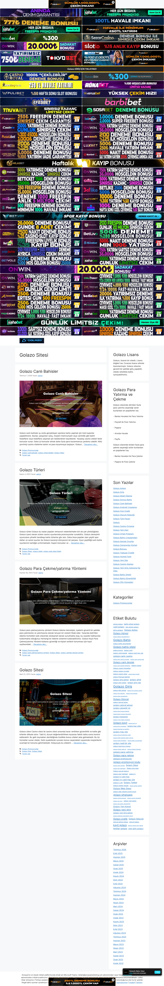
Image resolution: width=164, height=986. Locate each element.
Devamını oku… (91, 444)
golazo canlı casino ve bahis (121, 659)
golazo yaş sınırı (117, 801)
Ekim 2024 (118, 880)
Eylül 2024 (118, 884)
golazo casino (136, 665)
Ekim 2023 (118, 925)
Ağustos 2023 (119, 933)
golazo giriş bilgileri (131, 693)
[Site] (41, 118)
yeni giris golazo (135, 828)
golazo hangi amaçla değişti (121, 711)
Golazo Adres (131, 630)
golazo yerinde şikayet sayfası (72, 653)
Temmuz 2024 (119, 891)
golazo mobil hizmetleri (119, 740)
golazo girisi (135, 679)
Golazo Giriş (26, 751)
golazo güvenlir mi (121, 708)
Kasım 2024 (118, 876)
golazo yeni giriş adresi (123, 813)
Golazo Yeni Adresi (122, 806)
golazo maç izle (120, 732)
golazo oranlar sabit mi (119, 749)
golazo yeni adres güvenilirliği (121, 804)
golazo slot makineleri (119, 768)
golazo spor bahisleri (120, 774)
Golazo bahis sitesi (124, 646)
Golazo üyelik (120, 818)
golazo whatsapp (122, 794)
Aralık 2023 (118, 918)
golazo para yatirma (123, 752)
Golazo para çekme (123, 755)
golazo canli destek (120, 653)
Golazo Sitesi (59, 453)
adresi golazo (118, 624)
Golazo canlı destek (123, 662)
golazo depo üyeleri (133, 674)
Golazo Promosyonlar (30, 450)
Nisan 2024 (118, 903)
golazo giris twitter (119, 683)
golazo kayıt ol (132, 723)
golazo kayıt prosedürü (119, 726)
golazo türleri (38, 551)
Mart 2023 (118, 952)
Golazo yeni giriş (122, 809)
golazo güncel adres (120, 702)
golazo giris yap (134, 683)
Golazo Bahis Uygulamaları (125, 538)
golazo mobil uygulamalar (135, 740)
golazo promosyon (122, 758)
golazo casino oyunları (121, 671)
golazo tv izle (118, 783)
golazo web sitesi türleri (52, 551)
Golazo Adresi (119, 488)
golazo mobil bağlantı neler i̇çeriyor (123, 738)
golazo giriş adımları (119, 693)
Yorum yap (26, 455)
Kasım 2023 (118, 922)
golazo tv (132, 774)
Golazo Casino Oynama (123, 526)
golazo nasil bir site (122, 743)
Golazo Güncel (121, 699)
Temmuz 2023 (119, 937)
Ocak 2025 (118, 868)
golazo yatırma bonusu (119, 798)
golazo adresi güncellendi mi (121, 636)
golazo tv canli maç (121, 777)
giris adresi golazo (132, 627)
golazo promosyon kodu (126, 762)
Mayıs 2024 (118, 899)
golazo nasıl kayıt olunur (122, 746)
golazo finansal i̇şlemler (121, 677)
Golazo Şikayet (136, 819)
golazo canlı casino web (137, 659)
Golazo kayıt (120, 722)
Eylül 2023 (118, 929)
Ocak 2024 (118, 914)
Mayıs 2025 (118, 861)
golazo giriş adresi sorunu (134, 690)
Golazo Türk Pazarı (121, 519)
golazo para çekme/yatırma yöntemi (35, 653)
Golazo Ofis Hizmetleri (123, 582)
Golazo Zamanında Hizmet (125, 545)
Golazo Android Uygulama (125, 507)
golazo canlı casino (122, 656)
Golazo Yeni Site (120, 560)
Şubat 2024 (118, 910)
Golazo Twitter (130, 782)
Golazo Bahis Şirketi (122, 575)
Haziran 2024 (119, 895)
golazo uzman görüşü (136, 786)
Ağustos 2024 (119, 887)
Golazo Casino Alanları (123, 564)
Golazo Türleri (32, 470)
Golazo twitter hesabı (121, 786)
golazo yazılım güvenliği (134, 798)
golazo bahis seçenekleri (122, 644)
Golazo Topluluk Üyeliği (123, 553)
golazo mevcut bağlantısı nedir (122, 735)
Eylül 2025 (117, 853)
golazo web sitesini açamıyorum (124, 792)
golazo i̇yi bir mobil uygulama (121, 720)
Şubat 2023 (118, 956)
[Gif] (82, 163)
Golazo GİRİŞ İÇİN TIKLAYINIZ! (82, 69)
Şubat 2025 (118, 865)
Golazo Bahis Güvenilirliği (124, 578)
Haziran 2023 (119, 941)
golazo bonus (118, 650)
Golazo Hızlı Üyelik (121, 511)
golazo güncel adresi (123, 705)
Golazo (116, 522)
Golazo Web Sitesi (122, 788)
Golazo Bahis (122, 640)
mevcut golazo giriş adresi (135, 825)
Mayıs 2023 (118, 944)
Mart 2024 (118, 906)
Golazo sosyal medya (121, 771)
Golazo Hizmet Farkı (122, 556)
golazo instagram (120, 717)
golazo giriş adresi (119, 690)
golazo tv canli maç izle (124, 779)
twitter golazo (120, 828)
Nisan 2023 (118, 948)
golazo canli (128, 650)
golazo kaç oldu (134, 726)
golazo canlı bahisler (29, 453)
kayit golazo (120, 825)
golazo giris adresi (121, 680)
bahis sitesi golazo (131, 624)
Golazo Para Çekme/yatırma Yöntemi (53, 568)
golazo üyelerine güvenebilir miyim (123, 816)
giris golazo (118, 630)
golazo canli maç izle (135, 653)
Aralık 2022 (118, 963)
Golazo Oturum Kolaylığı (124, 515)
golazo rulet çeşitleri (119, 765)
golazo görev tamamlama (120, 696)
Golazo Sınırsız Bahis (122, 500)
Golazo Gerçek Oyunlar (123, 541)
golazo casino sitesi (120, 674)
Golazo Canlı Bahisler (39, 371)
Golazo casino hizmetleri (122, 668)
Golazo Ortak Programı (123, 534)
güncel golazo (134, 822)
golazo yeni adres (130, 801)
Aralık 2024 (118, 872)
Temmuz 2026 (119, 850)
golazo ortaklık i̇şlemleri (134, 749)
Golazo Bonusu (120, 549)
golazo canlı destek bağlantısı (121, 665)
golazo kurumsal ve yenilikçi (121, 729)
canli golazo (118, 627)
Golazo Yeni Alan (120, 530)
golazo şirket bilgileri (45, 453)
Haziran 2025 (119, 857)
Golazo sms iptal (132, 768)
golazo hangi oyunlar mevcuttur (122, 714)
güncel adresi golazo (120, 822)
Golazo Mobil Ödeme (122, 496)
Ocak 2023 (118, 959)
